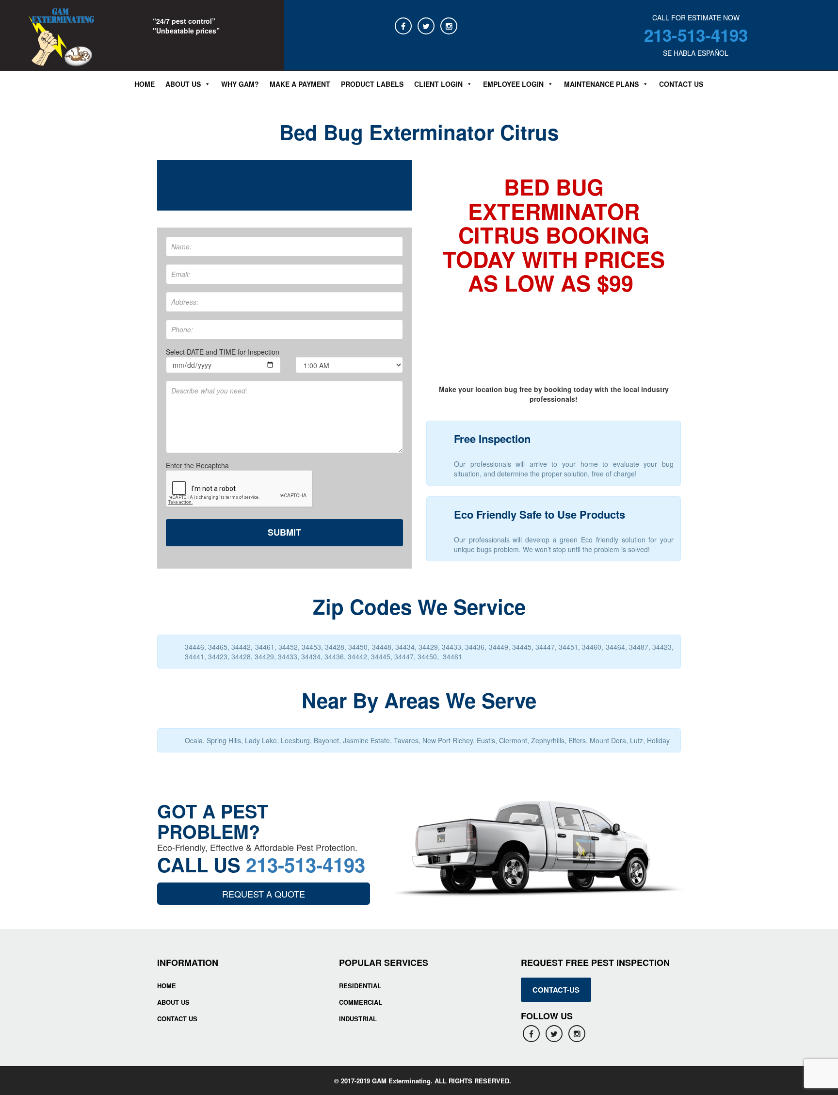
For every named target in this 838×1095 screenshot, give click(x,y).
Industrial (358, 1018)
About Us (173, 1002)
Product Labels (372, 84)
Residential (360, 985)
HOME (166, 985)
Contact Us (681, 84)
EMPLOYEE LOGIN (513, 84)
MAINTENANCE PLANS (601, 84)
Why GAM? (240, 84)
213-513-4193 (696, 35)
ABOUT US (183, 84)
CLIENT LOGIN (438, 84)
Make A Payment (300, 84)
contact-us (556, 989)
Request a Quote (263, 893)
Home (144, 84)
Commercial (360, 1002)
